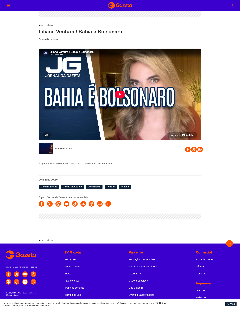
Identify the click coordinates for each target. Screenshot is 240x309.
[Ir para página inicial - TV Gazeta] (120, 5)
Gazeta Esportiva (138, 280)
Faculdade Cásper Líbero (143, 266)
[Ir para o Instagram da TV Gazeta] (33, 274)
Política (111, 186)
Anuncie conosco (205, 259)
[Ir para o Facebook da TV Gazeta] (8, 274)
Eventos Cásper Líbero (141, 294)
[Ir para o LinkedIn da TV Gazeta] (25, 282)
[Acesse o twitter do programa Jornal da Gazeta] (50, 204)
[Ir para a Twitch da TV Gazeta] (33, 282)
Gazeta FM (135, 273)
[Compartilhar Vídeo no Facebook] (188, 149)
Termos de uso (73, 294)
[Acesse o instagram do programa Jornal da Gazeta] (58, 204)
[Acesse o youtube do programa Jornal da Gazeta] (66, 204)
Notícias (200, 290)
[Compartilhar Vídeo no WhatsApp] (200, 149)
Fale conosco (72, 280)
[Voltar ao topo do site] (229, 243)
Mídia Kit (201, 266)
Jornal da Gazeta (63, 148)
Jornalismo (94, 186)
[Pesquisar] (232, 5)
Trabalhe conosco (74, 287)
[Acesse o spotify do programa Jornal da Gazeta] (91, 204)
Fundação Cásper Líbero (142, 259)
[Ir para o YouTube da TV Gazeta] (25, 274)
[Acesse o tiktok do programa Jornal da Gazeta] (75, 204)
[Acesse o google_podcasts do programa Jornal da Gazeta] (108, 204)
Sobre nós (70, 259)
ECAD (68, 273)
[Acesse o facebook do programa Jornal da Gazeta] (41, 204)
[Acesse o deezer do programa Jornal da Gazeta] (100, 204)
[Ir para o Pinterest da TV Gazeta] (8, 282)
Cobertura (201, 273)
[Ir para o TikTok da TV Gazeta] (16, 282)
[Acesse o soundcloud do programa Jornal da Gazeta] (83, 204)
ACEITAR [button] (231, 304)
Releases (201, 297)
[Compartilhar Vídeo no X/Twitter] (194, 149)
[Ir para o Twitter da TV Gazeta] (16, 274)
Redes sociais (72, 266)
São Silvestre (136, 287)
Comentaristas (49, 186)
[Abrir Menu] (8, 5)
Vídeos (125, 186)
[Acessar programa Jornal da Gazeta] (46, 149)
